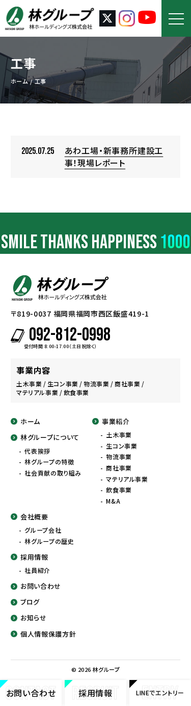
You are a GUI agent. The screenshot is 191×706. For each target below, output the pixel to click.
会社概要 (34, 516)
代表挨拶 (37, 451)
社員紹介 (37, 570)
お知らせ (33, 617)
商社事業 (118, 468)
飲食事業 (118, 490)
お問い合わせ (40, 586)
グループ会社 (42, 530)
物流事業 (118, 457)
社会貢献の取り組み (52, 473)
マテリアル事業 (127, 479)
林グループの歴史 (49, 541)
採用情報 (34, 557)
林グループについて (49, 437)
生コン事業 (121, 446)
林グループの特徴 (49, 462)
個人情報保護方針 (48, 634)
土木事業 (118, 435)
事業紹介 (116, 421)
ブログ (30, 602)
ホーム (30, 421)
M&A (113, 501)
